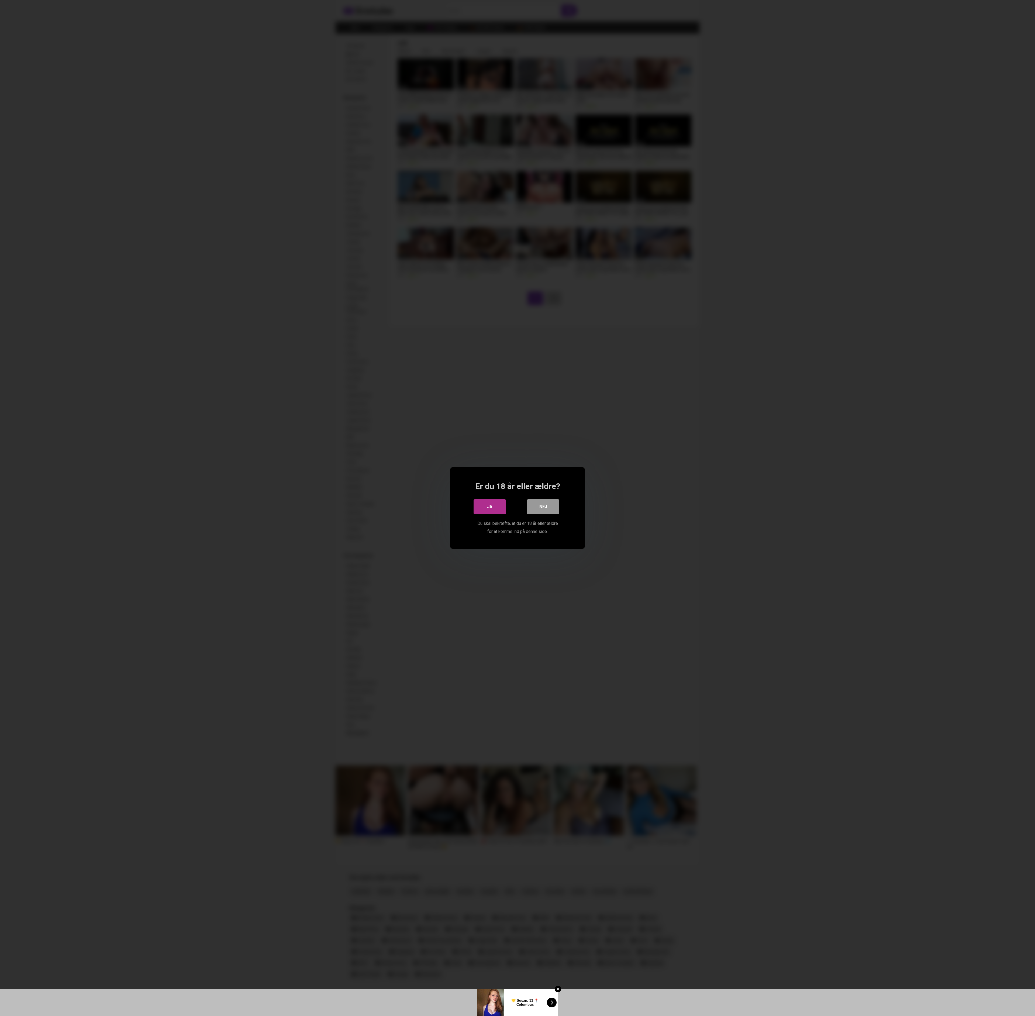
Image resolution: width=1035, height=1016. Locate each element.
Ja (489, 506)
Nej (543, 506)
